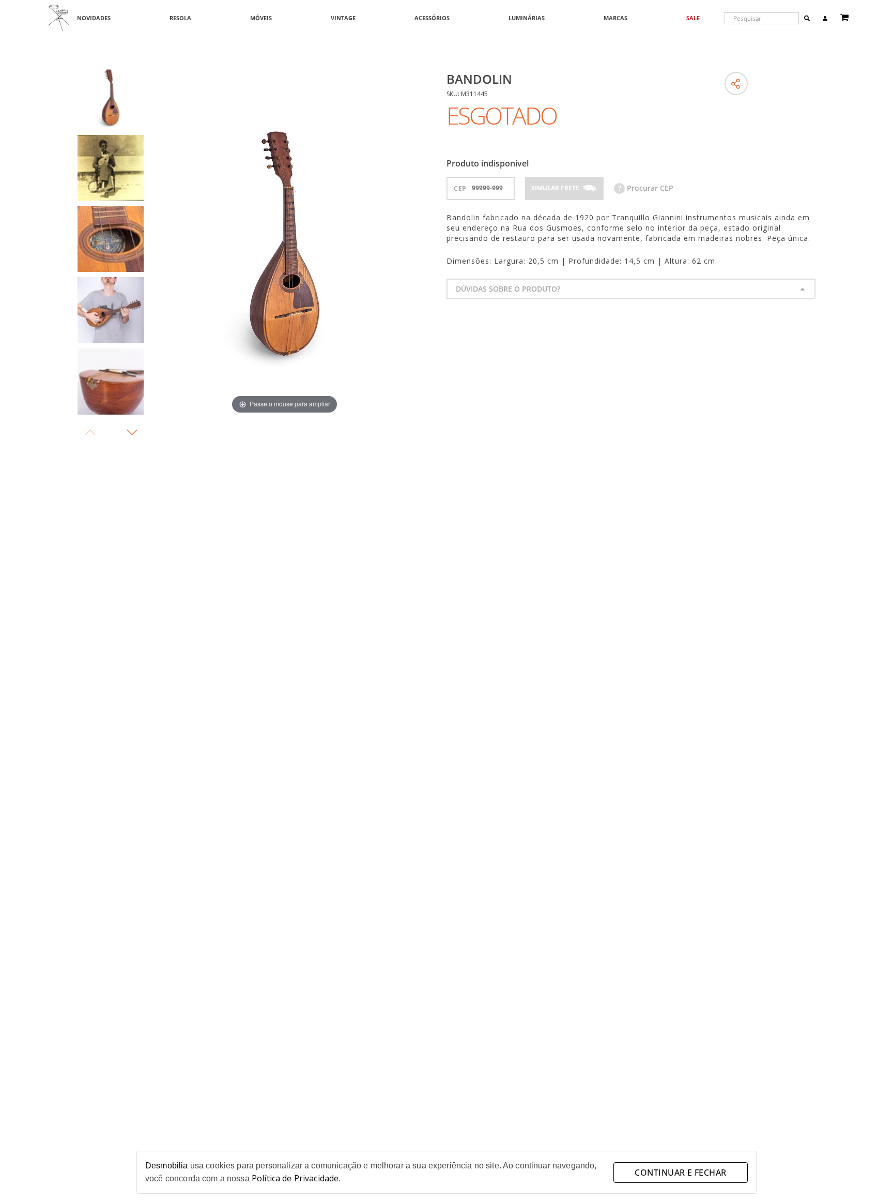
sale (693, 18)
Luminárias (527, 18)
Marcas (615, 18)
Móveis (261, 18)
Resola (180, 18)
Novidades (94, 18)
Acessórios (432, 18)
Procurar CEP (645, 188)
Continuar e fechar (680, 1172)
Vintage (343, 18)
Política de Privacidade (295, 1178)
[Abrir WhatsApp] (867, 1176)
